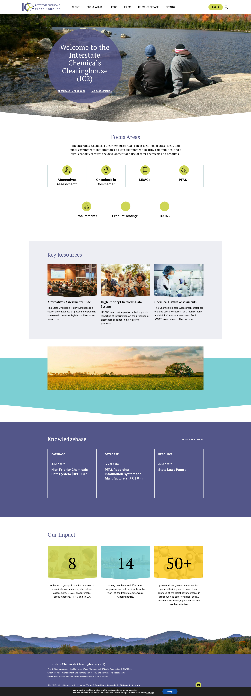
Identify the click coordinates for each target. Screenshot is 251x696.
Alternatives (66, 182)
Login (215, 7)
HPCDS (113, 7)
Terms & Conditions (96, 685)
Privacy (81, 685)
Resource (165, 454)
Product (124, 216)
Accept (170, 691)
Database (58, 454)
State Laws (171, 470)
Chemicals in (106, 182)
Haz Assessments (101, 91)
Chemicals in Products (71, 91)
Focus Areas (95, 7)
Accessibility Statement (118, 685)
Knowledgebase (148, 7)
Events (170, 7)
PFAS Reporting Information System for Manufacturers (123, 474)
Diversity (135, 685)
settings (150, 692)
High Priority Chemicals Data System (69, 472)
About (76, 7)
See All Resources (193, 439)
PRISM (127, 7)
